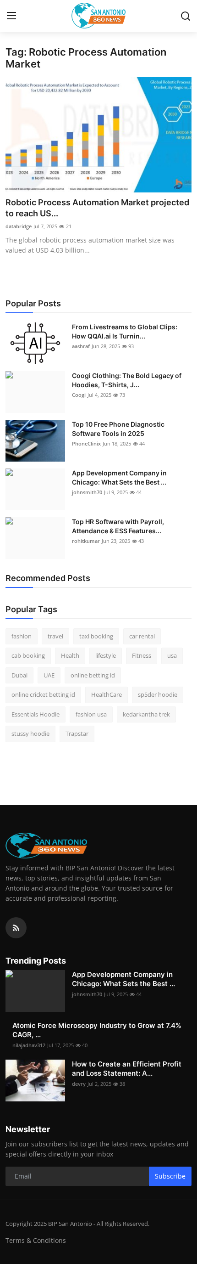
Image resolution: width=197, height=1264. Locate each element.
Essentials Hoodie (35, 714)
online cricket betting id (43, 694)
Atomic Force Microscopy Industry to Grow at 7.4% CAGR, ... (96, 1030)
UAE (49, 675)
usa (172, 655)
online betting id (93, 675)
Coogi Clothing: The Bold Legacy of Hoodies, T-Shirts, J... (126, 380)
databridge (18, 226)
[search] (185, 16)
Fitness (141, 655)
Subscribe (170, 1176)
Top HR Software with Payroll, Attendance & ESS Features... (118, 526)
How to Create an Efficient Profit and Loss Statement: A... (126, 1069)
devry (79, 1083)
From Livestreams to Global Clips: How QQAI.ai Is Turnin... (124, 331)
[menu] (11, 16)
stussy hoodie (30, 733)
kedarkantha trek (146, 714)
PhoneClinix (86, 443)
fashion (21, 636)
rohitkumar (86, 540)
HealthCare (106, 694)
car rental (142, 636)
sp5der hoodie (157, 694)
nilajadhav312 (28, 1045)
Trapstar (77, 733)
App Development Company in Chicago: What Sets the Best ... (119, 477)
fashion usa (91, 714)
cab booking (28, 655)
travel (55, 636)
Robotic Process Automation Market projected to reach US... (97, 208)
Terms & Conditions (35, 1240)
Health (70, 655)
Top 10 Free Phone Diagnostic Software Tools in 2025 (118, 428)
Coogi (79, 394)
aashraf (81, 346)
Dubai (19, 675)
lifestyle (105, 655)
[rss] (16, 927)
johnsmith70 (87, 492)
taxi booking (96, 636)
